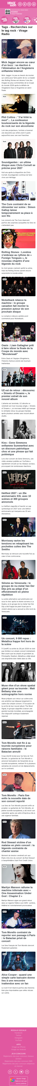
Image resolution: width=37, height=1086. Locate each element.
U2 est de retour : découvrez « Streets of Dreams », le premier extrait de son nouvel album (18, 394)
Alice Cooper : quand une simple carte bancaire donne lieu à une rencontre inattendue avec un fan (18, 979)
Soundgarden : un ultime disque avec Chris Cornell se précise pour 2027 (18, 165)
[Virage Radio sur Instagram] (27, 1072)
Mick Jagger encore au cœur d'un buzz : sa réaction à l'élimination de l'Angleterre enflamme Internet (18, 66)
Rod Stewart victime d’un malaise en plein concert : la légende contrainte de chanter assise (18, 846)
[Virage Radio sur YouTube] (21, 1072)
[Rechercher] (29, 4)
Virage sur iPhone (18, 1047)
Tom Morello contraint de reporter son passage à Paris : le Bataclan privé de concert (18, 936)
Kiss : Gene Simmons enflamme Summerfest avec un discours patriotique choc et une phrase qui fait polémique (18, 448)
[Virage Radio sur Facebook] (10, 1072)
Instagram (18, 1038)
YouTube (18, 1040)
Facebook (18, 1033)
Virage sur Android (18, 1049)
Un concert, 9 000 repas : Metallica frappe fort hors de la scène (18, 641)
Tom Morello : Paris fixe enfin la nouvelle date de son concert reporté (16, 798)
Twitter (18, 1035)
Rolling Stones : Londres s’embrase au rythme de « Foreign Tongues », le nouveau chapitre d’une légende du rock (17, 258)
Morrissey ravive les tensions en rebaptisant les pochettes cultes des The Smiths (17, 545)
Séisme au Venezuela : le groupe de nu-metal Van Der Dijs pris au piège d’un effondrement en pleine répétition (18, 589)
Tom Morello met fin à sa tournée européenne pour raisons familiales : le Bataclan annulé (17, 747)
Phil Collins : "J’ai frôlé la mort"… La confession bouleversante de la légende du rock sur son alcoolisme (18, 121)
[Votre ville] (20, 4)
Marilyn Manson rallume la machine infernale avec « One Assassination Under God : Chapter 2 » (17, 891)
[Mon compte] (34, 4)
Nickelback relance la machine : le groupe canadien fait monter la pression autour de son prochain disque (15, 306)
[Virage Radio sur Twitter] (16, 1072)
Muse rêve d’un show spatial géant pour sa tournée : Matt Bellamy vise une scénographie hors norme (18, 690)
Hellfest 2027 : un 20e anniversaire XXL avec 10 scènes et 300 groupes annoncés (16, 497)
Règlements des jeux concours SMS (18, 1061)
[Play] (3, 18)
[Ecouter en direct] (25, 4)
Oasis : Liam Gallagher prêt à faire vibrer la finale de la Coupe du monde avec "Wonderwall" (18, 349)
